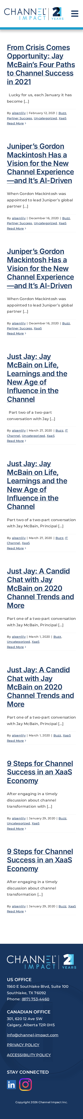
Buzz (62, 113)
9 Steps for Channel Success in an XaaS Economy (40, 772)
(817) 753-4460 (35, 999)
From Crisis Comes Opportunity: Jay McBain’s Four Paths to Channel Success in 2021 (41, 64)
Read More (15, 123)
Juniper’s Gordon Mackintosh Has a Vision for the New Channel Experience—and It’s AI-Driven (40, 163)
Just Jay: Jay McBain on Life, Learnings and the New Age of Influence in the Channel (37, 378)
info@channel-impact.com (33, 1035)
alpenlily (19, 113)
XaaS (63, 118)
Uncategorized (45, 118)
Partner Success (19, 118)
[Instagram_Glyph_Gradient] (25, 1080)
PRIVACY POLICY (23, 1045)
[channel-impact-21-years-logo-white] (41, 956)
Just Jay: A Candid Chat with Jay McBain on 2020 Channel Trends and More (40, 588)
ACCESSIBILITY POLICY (29, 1055)
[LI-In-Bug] (11, 1082)
